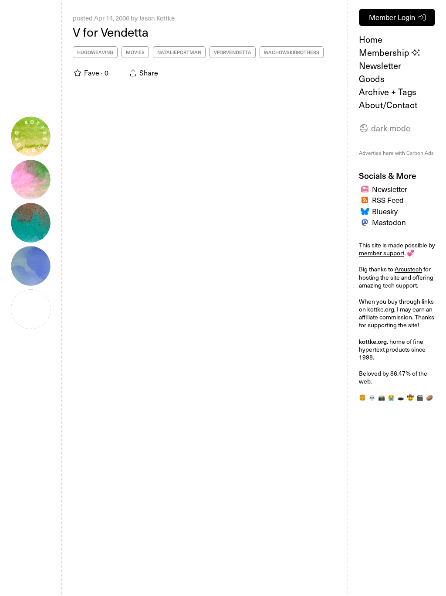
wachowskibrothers (291, 52)
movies (135, 52)
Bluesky (385, 211)
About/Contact (388, 104)
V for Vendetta (111, 31)
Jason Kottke (157, 18)
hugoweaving (95, 52)
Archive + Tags (387, 91)
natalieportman (179, 52)
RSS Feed (388, 200)
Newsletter (380, 65)
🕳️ (400, 397)
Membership (385, 52)
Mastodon (389, 222)
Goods (372, 78)
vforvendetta (232, 52)
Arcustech (408, 269)
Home (370, 39)
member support (381, 252)
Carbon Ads (420, 153)
